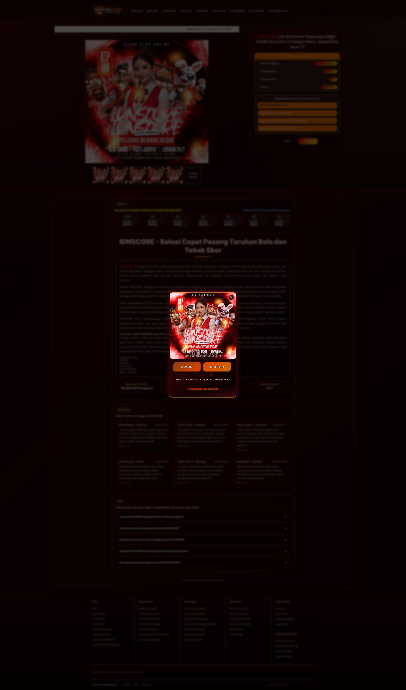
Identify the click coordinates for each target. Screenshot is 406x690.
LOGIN (187, 366)
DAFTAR (217, 366)
